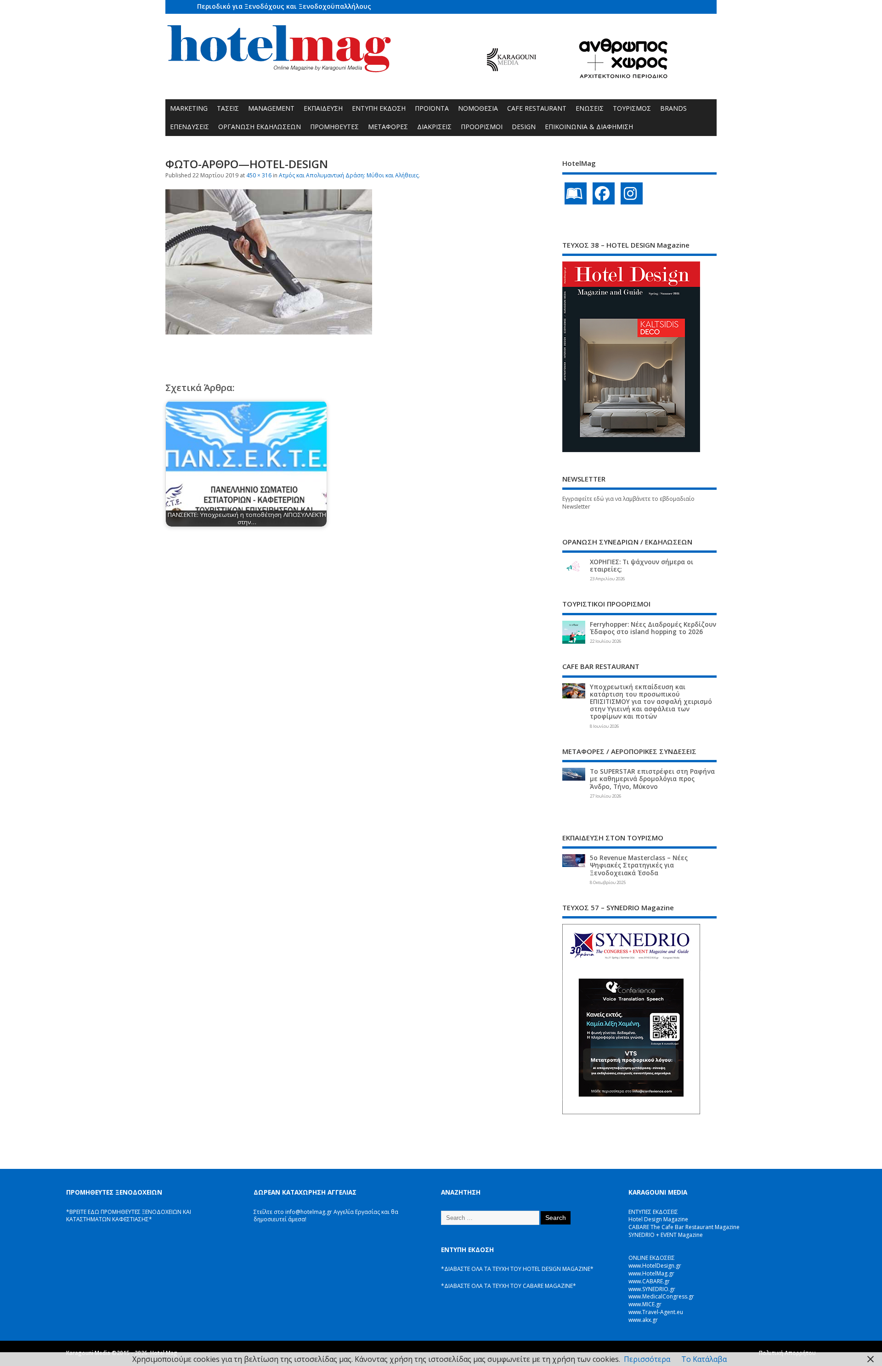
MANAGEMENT (271, 108)
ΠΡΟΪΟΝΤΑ (432, 108)
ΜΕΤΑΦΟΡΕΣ (388, 126)
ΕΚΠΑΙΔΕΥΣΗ (323, 108)
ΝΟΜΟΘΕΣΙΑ (478, 108)
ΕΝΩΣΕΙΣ (590, 108)
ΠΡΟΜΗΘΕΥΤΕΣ (334, 126)
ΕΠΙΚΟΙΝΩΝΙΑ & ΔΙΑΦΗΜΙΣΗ (589, 126)
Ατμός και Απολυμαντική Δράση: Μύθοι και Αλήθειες (348, 175)
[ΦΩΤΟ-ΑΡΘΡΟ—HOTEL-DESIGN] (268, 331)
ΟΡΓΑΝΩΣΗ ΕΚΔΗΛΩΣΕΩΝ (259, 126)
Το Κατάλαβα (704, 1359)
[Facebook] (604, 193)
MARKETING (189, 108)
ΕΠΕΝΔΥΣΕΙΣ (189, 126)
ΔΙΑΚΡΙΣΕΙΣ (434, 126)
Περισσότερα (647, 1359)
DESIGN (524, 126)
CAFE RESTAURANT (536, 108)
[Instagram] (632, 193)
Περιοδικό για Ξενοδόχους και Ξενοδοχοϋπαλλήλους (284, 6)
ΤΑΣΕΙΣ (228, 108)
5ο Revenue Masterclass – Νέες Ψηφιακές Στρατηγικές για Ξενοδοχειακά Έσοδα (639, 865)
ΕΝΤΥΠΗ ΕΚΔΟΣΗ (379, 108)
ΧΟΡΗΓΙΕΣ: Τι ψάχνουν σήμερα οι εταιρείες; (641, 565)
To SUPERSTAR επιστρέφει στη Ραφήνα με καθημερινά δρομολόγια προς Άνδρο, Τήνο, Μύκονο (652, 778)
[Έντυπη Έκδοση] (576, 193)
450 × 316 (258, 175)
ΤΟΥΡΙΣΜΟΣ (632, 108)
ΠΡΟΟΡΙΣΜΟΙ (482, 126)
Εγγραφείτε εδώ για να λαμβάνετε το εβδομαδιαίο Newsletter (628, 502)
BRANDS (673, 108)
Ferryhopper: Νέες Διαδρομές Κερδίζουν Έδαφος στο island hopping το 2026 (653, 628)
